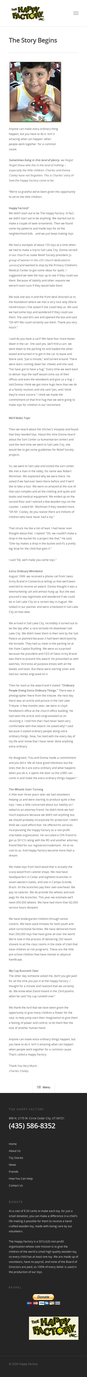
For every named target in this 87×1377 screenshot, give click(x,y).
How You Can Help (21, 1179)
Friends (13, 1172)
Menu (46, 1087)
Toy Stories (16, 1158)
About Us (15, 1151)
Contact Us (16, 1185)
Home (13, 1144)
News (12, 1165)
